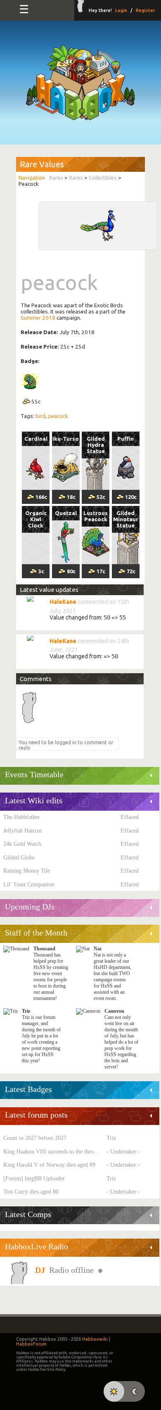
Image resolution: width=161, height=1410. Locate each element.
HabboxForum (31, 1343)
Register (145, 10)
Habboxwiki (95, 1338)
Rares (56, 178)
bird (40, 416)
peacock (58, 416)
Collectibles (103, 178)
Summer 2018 (38, 318)
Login (121, 10)
